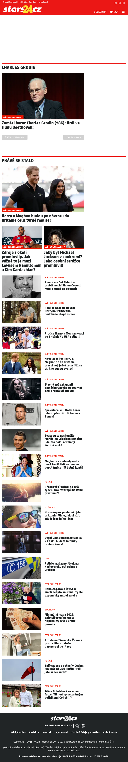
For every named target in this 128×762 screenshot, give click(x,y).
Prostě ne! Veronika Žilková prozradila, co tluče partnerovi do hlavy (63, 643)
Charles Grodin (19, 68)
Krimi (47, 558)
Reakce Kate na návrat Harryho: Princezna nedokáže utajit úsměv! (60, 311)
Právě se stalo (18, 161)
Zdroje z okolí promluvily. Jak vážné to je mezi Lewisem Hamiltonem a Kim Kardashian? (22, 261)
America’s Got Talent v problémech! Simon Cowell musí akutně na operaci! (63, 285)
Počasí (48, 482)
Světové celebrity (54, 277)
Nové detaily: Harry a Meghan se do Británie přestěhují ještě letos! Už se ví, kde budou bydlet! (63, 364)
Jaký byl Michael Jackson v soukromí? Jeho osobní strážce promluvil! (63, 259)
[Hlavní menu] (123, 11)
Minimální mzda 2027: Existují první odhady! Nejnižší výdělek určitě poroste (60, 619)
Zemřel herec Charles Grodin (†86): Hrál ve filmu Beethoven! (41, 125)
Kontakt (48, 732)
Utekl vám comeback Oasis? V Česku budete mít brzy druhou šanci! (63, 541)
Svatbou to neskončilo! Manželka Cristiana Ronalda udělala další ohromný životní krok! (63, 440)
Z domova (50, 609)
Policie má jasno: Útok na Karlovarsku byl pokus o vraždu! (62, 567)
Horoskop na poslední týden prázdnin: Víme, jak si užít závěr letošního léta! (63, 515)
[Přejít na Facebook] (115, 3)
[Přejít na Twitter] (119, 3)
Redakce (34, 732)
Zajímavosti (51, 507)
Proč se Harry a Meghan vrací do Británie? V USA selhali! (64, 335)
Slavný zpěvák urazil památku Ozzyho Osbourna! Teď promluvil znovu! (63, 388)
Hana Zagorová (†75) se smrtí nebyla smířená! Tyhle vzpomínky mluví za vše (64, 592)
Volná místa (110, 732)
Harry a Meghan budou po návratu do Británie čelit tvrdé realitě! (35, 218)
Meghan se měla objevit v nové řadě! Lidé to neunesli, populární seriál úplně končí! (64, 464)
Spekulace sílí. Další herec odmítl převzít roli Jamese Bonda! (62, 413)
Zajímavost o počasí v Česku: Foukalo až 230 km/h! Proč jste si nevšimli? (64, 669)
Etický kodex (18, 732)
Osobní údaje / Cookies (86, 732)
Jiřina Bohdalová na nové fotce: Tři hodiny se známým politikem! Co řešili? (64, 694)
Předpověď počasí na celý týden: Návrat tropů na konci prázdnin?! (64, 490)
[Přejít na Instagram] (123, 3)
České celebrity (53, 584)
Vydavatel (62, 732)
